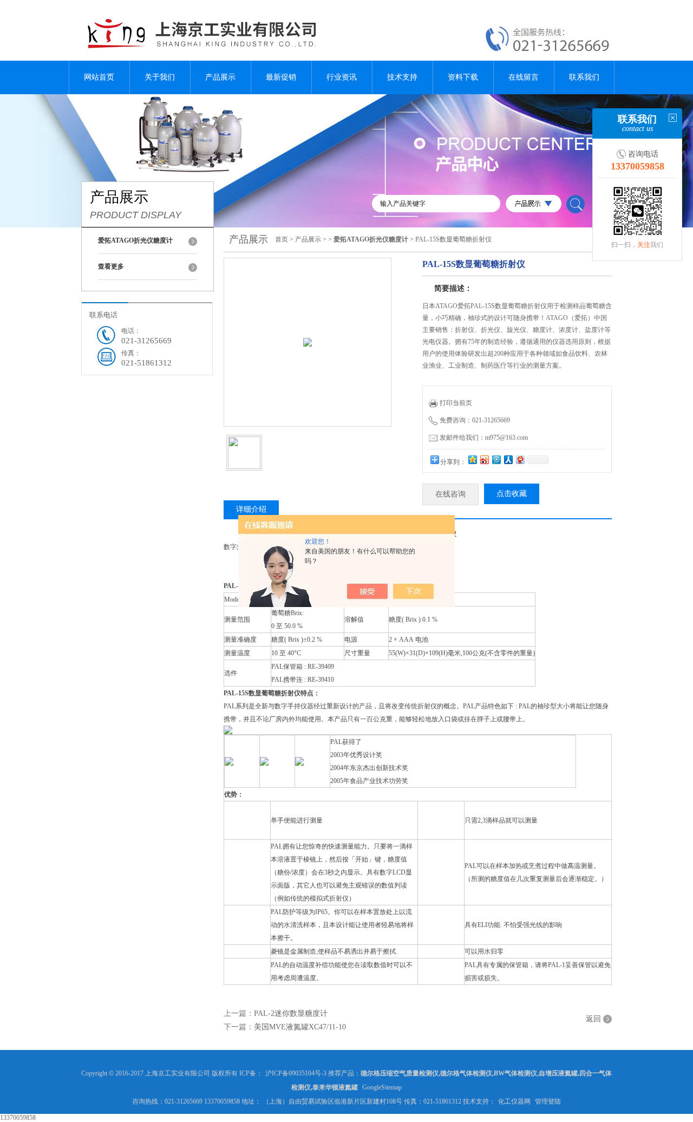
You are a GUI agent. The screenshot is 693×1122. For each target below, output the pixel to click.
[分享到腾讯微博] (496, 459)
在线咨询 (450, 494)
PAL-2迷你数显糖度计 (291, 1013)
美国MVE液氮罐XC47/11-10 (300, 1027)
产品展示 (220, 77)
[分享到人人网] (508, 459)
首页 (281, 239)
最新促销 (281, 77)
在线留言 (523, 77)
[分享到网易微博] (520, 459)
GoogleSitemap (382, 1087)
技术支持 (402, 77)
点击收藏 (511, 494)
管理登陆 (548, 1101)
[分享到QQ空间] (472, 459)
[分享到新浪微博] (484, 459)
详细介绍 (251, 509)
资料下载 (463, 77)
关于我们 (160, 77)
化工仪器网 (514, 1101)
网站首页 (99, 77)
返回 (593, 1019)
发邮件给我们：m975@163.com (484, 437)
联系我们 (584, 77)
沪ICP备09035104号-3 (295, 1073)
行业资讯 (341, 77)
